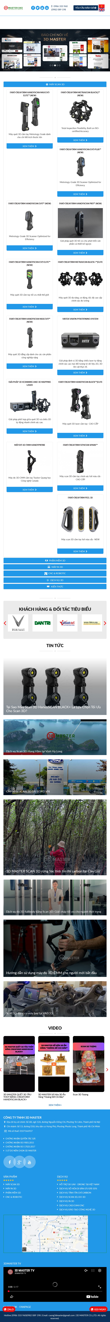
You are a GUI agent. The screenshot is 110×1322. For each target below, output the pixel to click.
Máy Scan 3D (13, 1184)
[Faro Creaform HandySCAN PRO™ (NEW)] (80, 222)
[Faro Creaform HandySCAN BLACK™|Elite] (80, 403)
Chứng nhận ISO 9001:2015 (20, 1142)
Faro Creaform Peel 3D (80, 497)
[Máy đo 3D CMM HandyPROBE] (29, 462)
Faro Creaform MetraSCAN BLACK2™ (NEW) (80, 94)
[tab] (55, 84)
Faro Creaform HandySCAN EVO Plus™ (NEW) (80, 151)
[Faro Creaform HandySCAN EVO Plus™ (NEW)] (80, 166)
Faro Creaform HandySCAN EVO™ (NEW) (29, 203)
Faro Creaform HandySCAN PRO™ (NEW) (80, 203)
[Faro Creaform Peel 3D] (80, 519)
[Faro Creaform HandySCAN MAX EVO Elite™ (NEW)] (29, 114)
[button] (55, 84)
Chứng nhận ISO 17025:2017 (20, 1146)
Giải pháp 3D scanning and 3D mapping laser (30, 383)
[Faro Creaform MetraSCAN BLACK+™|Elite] (80, 280)
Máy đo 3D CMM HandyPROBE (29, 445)
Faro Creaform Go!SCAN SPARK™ (80, 445)
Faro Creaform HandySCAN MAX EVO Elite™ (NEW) (29, 94)
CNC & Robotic (14, 1197)
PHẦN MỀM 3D (13, 1192)
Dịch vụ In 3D (66, 1201)
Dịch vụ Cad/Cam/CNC (71, 1205)
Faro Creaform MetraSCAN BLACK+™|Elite (80, 262)
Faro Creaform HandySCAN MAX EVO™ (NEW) (29, 320)
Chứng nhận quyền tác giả (20, 1138)
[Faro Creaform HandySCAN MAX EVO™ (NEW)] (29, 337)
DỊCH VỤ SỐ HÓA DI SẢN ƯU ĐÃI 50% (78, 1188)
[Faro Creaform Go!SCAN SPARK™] (80, 461)
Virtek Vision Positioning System (80, 319)
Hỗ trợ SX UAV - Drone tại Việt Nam (79, 1184)
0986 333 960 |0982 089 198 (59, 8)
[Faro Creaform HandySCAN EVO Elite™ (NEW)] (29, 279)
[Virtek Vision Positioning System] (80, 340)
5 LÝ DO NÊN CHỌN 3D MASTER (21, 1150)
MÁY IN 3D (11, 1188)
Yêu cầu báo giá (84, 7)
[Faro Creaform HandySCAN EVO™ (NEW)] (29, 220)
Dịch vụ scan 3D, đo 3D (72, 1197)
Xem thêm (55, 1105)
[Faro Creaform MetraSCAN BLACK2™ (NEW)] (80, 111)
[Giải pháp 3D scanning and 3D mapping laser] (29, 401)
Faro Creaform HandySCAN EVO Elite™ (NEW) (29, 263)
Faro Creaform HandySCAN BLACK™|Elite (80, 382)
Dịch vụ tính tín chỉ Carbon (75, 1192)
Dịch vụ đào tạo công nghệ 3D (77, 1209)
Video (55, 1027)
